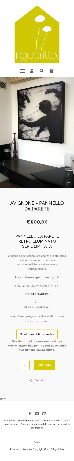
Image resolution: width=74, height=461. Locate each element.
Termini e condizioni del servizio (37, 424)
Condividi (39, 380)
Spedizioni (9, 420)
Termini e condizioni (28, 420)
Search (42, 70)
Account (32, 70)
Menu (22, 70)
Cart (51, 70)
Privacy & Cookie (51, 420)
